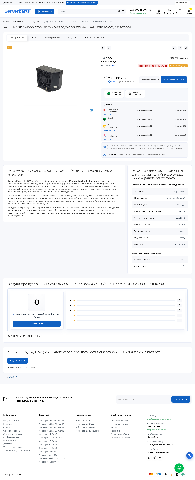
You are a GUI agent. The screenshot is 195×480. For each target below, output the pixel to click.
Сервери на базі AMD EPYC (52, 458)
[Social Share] (186, 48)
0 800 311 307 (140, 10)
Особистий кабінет (120, 420)
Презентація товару (149, 80)
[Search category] (119, 11)
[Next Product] (180, 48)
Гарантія (40, 2)
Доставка (7, 2)
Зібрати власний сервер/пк (83, 2)
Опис (33, 38)
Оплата (18, 2)
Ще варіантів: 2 (109, 115)
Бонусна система (55, 2)
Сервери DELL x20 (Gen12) (51, 431)
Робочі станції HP (83, 420)
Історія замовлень (119, 424)
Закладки (115, 427)
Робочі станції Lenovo (85, 427)
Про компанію (10, 440)
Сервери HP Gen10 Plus (50, 438)
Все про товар (17, 38)
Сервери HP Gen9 (48, 444)
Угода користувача (12, 447)
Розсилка (115, 431)
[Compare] (103, 48)
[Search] (123, 11)
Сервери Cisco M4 (48, 451)
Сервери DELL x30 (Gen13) (51, 427)
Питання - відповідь (93, 37)
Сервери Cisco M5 (48, 455)
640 (15, 377)
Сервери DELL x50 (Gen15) (51, 420)
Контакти (29, 2)
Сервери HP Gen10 (48, 441)
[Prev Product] (174, 48)
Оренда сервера (11, 431)
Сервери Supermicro (49, 462)
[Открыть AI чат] (189, 455)
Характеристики (52, 38)
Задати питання (17, 360)
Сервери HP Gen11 (48, 434)
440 (10, 377)
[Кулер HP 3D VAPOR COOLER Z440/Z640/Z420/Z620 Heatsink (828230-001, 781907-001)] (50, 79)
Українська (181, 2)
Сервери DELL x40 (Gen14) (52, 424)
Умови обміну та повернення (17, 451)
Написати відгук (37, 324)
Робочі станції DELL (84, 424)
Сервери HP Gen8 (48, 448)
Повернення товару (120, 438)
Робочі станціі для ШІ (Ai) (87, 431)
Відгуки (71, 37)
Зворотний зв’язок (120, 434)
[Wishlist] (109, 48)
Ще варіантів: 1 (109, 130)
